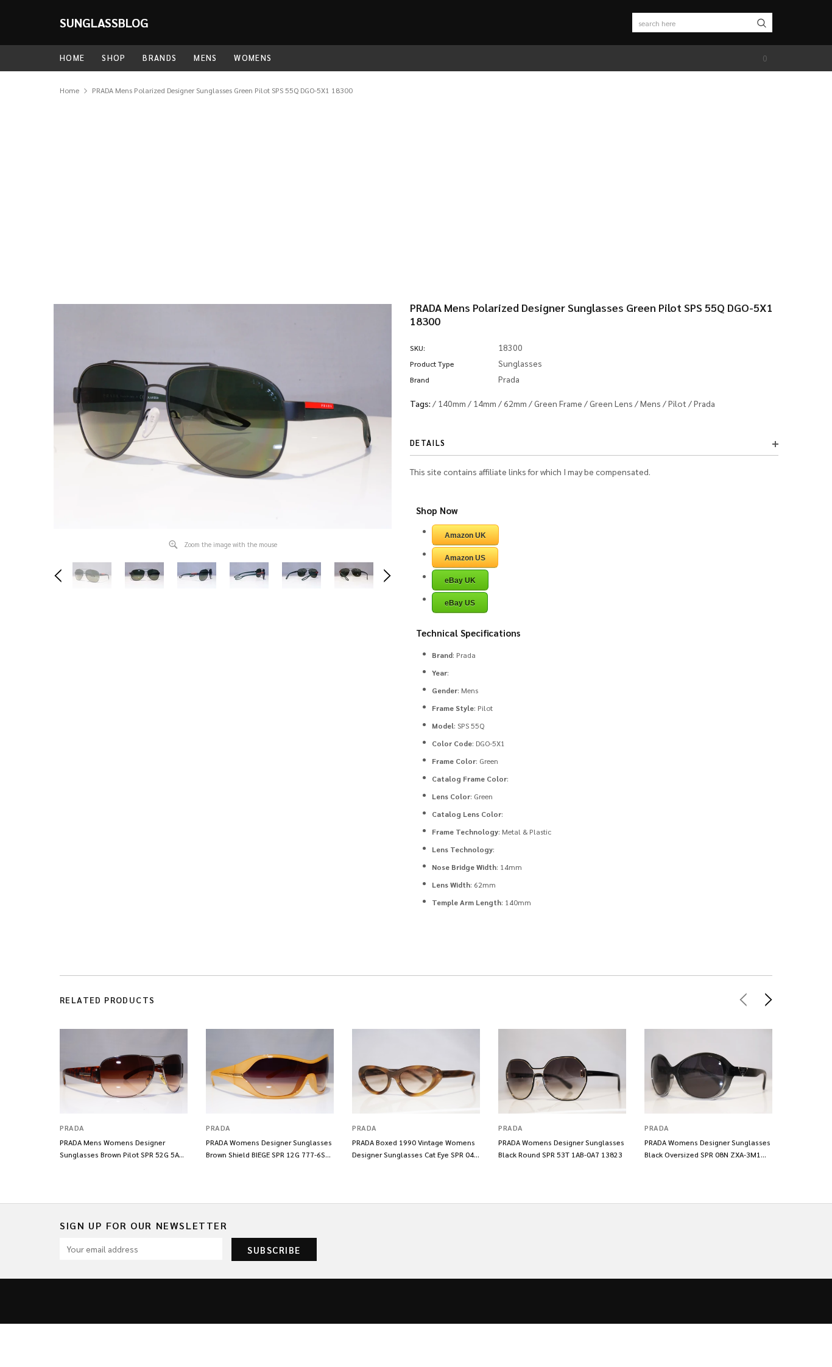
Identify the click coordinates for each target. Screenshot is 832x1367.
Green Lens (611, 403)
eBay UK (460, 580)
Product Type (432, 364)
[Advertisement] (416, 188)
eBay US (460, 603)
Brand (419, 379)
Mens (650, 403)
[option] (223, 416)
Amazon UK (465, 535)
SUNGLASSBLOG (104, 22)
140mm (452, 403)
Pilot (677, 403)
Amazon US (465, 558)
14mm (484, 403)
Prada (704, 403)
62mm (515, 403)
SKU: (417, 348)
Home (69, 90)
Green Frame (558, 403)
